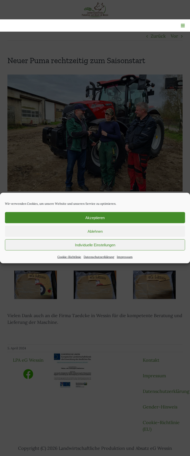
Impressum (125, 257)
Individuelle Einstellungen (95, 245)
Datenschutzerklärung (99, 257)
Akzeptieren (95, 217)
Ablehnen (95, 231)
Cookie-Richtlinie (69, 257)
